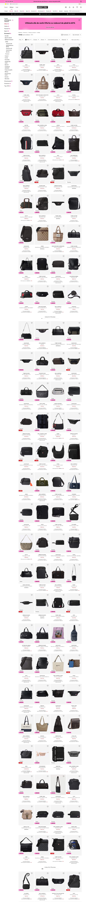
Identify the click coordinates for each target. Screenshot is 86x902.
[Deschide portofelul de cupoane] (66, 7)
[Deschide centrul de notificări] (73, 7)
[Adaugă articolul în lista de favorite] (32, 45)
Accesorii (25, 32)
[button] (66, 35)
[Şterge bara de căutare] (80, 11)
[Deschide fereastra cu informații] (81, 1)
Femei (5, 7)
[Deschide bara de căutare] (70, 11)
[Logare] (69, 7)
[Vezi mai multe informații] (26, 71)
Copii (17, 7)
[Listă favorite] (77, 7)
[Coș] (81, 7)
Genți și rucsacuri (32, 32)
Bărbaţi (11, 7)
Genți (38, 32)
